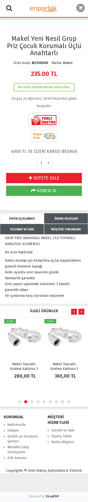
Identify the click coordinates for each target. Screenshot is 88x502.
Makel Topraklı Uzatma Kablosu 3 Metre (24, 368)
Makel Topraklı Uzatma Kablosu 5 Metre (64, 368)
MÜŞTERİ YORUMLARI (66, 229)
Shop (52, 496)
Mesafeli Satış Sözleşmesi (18, 449)
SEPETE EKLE (45, 178)
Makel (67, 63)
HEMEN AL (46, 190)
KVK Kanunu (16, 458)
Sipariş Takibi (61, 436)
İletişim (13, 430)
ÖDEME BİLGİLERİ (66, 218)
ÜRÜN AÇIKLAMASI (22, 218)
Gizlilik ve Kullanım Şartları (22, 438)
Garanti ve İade (63, 430)
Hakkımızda (16, 425)
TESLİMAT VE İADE (22, 229)
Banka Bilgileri (62, 442)
